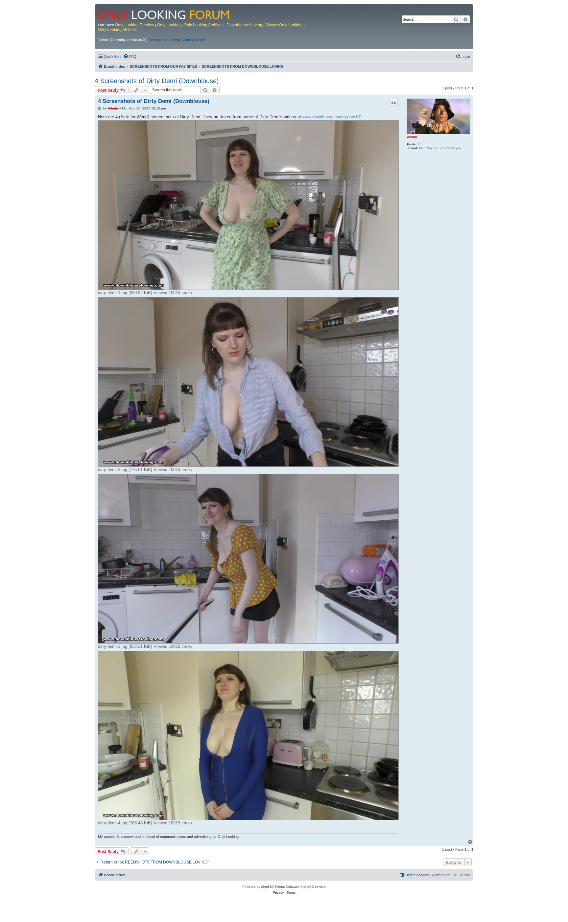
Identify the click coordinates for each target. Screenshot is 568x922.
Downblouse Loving (244, 25)
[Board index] (167, 14)
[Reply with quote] (393, 102)
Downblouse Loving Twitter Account (177, 40)
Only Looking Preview (134, 25)
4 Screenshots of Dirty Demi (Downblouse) (157, 80)
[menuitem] (129, 56)
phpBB (266, 886)
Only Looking (169, 25)
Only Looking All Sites (117, 29)
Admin (412, 137)
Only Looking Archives (204, 25)
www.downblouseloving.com (328, 116)
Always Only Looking (284, 25)
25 (419, 144)
